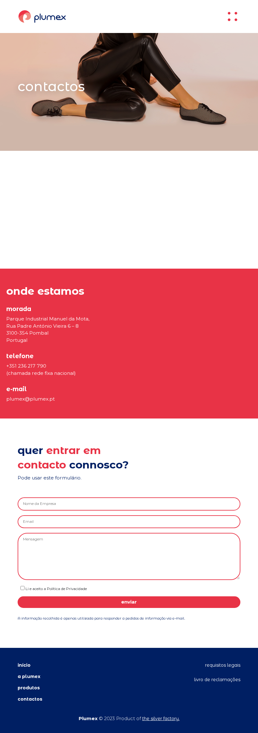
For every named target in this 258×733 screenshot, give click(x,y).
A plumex (29, 676)
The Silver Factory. (161, 718)
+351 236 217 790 (26, 366)
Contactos (30, 699)
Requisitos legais (222, 665)
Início (24, 665)
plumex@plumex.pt (30, 399)
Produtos (29, 688)
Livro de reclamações (217, 679)
